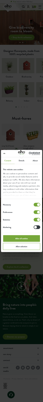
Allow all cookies (21, 238)
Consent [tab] (7, 160)
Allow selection (21, 246)
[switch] (37, 212)
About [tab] (35, 160)
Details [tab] (21, 160)
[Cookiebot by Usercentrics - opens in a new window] (30, 153)
